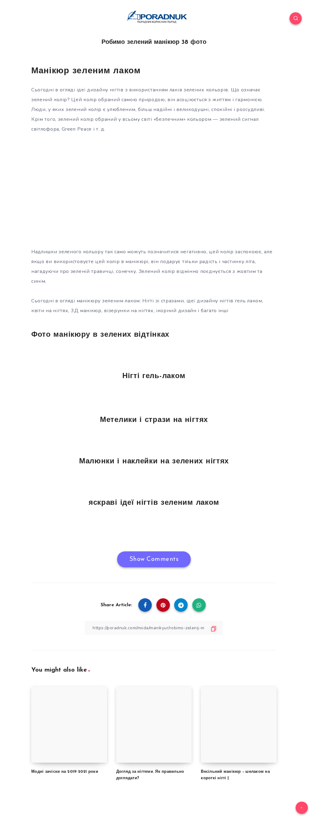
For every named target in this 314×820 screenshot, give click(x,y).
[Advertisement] (154, 195)
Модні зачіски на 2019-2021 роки (64, 772)
